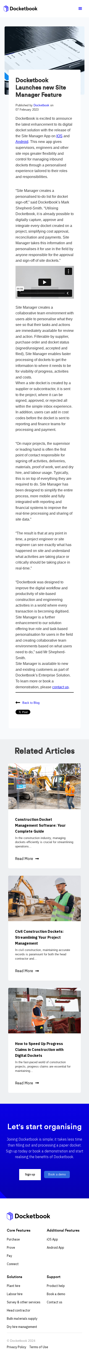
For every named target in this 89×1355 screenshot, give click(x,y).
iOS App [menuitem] (52, 1239)
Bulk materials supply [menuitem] (22, 1319)
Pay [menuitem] (9, 1256)
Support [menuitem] (53, 1276)
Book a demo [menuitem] (56, 1294)
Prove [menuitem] (11, 1248)
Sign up (30, 1174)
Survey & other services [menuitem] (23, 1302)
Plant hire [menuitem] (13, 1286)
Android (22, 142)
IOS (59, 136)
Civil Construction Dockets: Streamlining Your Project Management (39, 937)
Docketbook (42, 105)
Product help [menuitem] (56, 1286)
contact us (60, 687)
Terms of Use (38, 1347)
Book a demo (57, 1174)
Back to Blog (30, 702)
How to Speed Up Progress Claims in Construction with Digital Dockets (39, 1049)
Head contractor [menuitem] (18, 1310)
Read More (24, 858)
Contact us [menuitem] (54, 1302)
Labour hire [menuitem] (15, 1294)
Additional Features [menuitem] (63, 1230)
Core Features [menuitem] (18, 1230)
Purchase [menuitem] (13, 1239)
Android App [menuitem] (55, 1248)
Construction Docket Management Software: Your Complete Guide (40, 825)
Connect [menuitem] (13, 1264)
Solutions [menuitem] (14, 1276)
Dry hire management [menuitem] (22, 1327)
